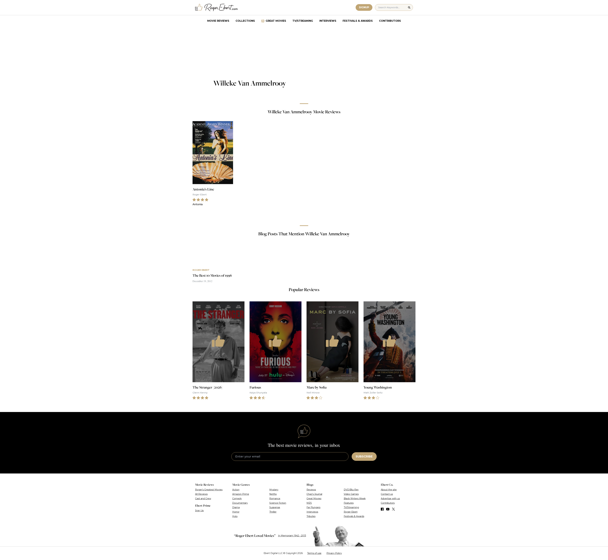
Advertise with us (390, 498)
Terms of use (314, 553)
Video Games (351, 494)
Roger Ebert (351, 511)
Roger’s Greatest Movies (208, 489)
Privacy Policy (334, 553)
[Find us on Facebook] (382, 509)
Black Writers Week (355, 498)
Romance (274, 498)
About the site (389, 489)
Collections (245, 20)
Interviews (327, 20)
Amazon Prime (240, 494)
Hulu (235, 516)
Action (235, 489)
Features (349, 503)
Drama (236, 507)
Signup (364, 7)
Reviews (311, 489)
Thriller (272, 511)
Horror (235, 511)
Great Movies (276, 20)
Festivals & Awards (358, 20)
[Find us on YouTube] (388, 509)
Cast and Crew (203, 498)
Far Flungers (313, 507)
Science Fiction (277, 503)
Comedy (237, 498)
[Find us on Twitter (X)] (393, 509)
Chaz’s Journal (314, 494)
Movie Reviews (218, 20)
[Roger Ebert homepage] (216, 7)
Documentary (240, 503)
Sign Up (199, 510)
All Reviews (201, 494)
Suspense (274, 507)
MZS (309, 503)
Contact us (387, 494)
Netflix (273, 494)
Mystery (273, 489)
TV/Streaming (302, 20)
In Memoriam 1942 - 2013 (292, 535)
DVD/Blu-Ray (351, 489)
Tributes (311, 516)
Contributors (390, 20)
